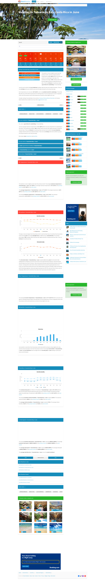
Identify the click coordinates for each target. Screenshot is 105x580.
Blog (38, 1)
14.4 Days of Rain (29, 79)
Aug (51, 53)
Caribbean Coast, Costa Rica (77, 153)
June (71, 111)
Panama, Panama (75, 164)
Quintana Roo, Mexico (76, 148)
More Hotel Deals (76, 79)
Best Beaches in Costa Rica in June (25, 465)
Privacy (42, 575)
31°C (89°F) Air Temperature (29, 73)
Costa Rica (32, 5)
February (45, 98)
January (41, 98)
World (20, 5)
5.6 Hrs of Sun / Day (29, 77)
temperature (29, 136)
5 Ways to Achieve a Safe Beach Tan (77, 253)
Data (33, 575)
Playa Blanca (62, 113)
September (72, 120)
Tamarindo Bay (48, 5)
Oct (61, 53)
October (71, 123)
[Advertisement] (40, 205)
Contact (36, 575)
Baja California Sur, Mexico (77, 137)
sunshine (35, 136)
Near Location (56, 42)
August (71, 117)
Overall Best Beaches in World (24, 482)
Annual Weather (41, 457)
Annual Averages (69, 93)
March (48, 98)
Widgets (46, 575)
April (70, 105)
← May (20, 158)
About (31, 575)
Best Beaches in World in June (24, 469)
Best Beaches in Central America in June (26, 467)
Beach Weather (26, 575)
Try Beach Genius (76, 182)
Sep (56, 53)
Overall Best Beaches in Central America (26, 480)
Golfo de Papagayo (39, 113)
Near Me (50, 42)
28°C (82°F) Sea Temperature (28, 75)
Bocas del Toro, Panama (77, 159)
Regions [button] (42, 1)
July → (61, 158)
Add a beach (53, 575)
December (52, 98)
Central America (25, 5)
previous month (27, 191)
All (61, 42)
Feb (20, 53)
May (35, 53)
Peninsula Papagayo (23, 113)
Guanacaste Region (39, 5)
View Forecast (53, 19)
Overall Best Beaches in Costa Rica (25, 477)
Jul (45, 53)
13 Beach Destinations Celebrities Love (78, 261)
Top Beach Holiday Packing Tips (76, 238)
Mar (25, 53)
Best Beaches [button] (48, 1)
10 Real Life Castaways (74, 242)
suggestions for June (42, 99)
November (72, 126)
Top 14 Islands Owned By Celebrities (77, 250)
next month (33, 187)
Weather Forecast (69, 91)
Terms (39, 575)
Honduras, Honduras (76, 142)
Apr (30, 53)
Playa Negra (55, 113)
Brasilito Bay (31, 113)
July (70, 114)
